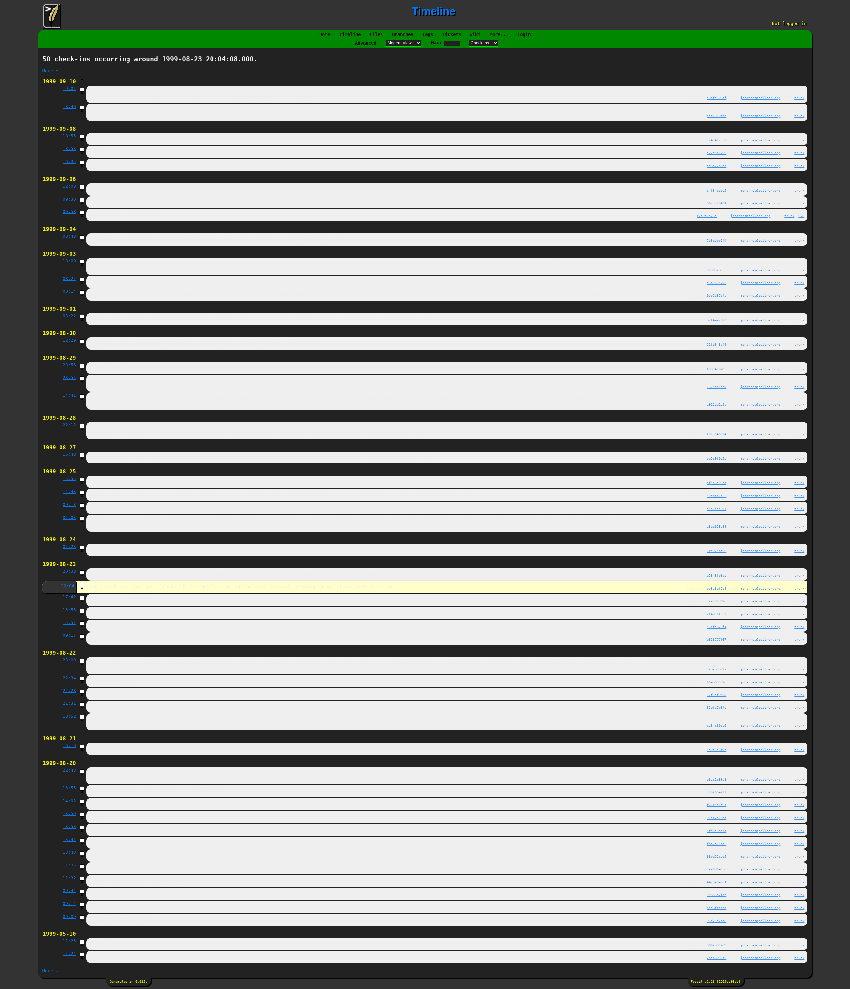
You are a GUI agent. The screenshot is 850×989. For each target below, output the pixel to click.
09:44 (69, 890)
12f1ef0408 (716, 695)
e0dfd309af (716, 98)
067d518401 (716, 203)
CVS (801, 216)
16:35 (69, 161)
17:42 (69, 596)
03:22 (69, 315)
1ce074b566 (716, 551)
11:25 (69, 940)
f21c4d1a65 (716, 805)
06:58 (69, 211)
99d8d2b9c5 (716, 270)
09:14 (69, 903)
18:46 (69, 106)
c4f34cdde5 (716, 190)
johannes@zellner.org (760, 98)
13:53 (69, 826)
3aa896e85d (716, 869)
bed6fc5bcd (716, 908)
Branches (402, 34)
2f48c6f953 (716, 614)
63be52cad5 (716, 856)
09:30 (69, 199)
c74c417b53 (716, 140)
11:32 (69, 877)
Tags (427, 34)
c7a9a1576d (707, 216)
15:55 (69, 478)
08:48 (69, 236)
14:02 (69, 800)
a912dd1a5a (716, 404)
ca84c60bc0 (716, 725)
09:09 (69, 916)
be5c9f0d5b (716, 458)
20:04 (67, 585)
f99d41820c (716, 369)
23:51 (69, 377)
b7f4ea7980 (716, 320)
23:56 (69, 364)
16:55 (69, 787)
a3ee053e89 (716, 526)
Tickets (451, 34)
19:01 (69, 88)
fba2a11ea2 (716, 844)
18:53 (69, 148)
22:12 (69, 424)
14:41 (69, 395)
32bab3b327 (716, 669)
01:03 (69, 517)
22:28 (69, 690)
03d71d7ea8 (716, 921)
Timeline (350, 34)
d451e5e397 (716, 509)
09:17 (69, 635)
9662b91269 (716, 945)
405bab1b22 (716, 496)
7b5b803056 (716, 958)
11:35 (69, 865)
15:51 (69, 622)
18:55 (69, 135)
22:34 (69, 677)
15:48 (69, 454)
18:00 (69, 260)
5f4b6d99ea (716, 483)
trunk (799, 98)
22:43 (69, 770)
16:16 (69, 745)
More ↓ (50, 970)
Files (376, 34)
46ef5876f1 (716, 627)
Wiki (475, 34)
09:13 (69, 504)
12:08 (69, 186)
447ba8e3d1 (716, 882)
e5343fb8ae (716, 575)
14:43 (69, 491)
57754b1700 (716, 153)
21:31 (69, 703)
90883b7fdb (716, 895)
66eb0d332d (716, 682)
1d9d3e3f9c (716, 750)
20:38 (69, 571)
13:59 (69, 813)
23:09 (69, 659)
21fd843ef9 (716, 344)
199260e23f (716, 792)
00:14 (69, 291)
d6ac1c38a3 (716, 779)
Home (324, 34)
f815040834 (716, 434)
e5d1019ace (716, 116)
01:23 (69, 546)
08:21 (69, 278)
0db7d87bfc (716, 295)
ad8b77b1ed (716, 166)
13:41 (69, 839)
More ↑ (50, 70)
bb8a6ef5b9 (716, 588)
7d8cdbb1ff (716, 240)
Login (524, 34)
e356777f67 (716, 639)
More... (499, 34)
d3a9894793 (716, 283)
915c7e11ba (716, 818)
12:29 (69, 340)
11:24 (69, 953)
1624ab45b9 (716, 387)
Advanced (365, 43)
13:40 (69, 852)
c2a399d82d (716, 601)
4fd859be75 (716, 831)
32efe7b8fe (716, 707)
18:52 (69, 716)
